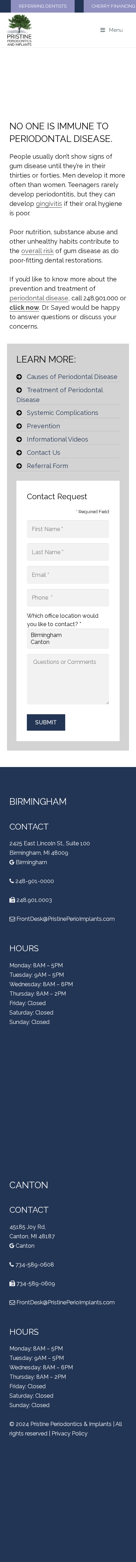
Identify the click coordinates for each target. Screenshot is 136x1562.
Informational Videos (57, 439)
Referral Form (47, 466)
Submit (46, 722)
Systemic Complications (62, 412)
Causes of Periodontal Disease (72, 376)
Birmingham (30, 862)
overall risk (37, 251)
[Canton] (68, 642)
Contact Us (43, 452)
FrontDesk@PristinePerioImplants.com (65, 919)
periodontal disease (38, 298)
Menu (116, 30)
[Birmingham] (68, 635)
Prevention (43, 426)
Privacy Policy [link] (70, 1433)
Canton (24, 1245)
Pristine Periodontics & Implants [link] (71, 1424)
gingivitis (49, 203)
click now (24, 307)
